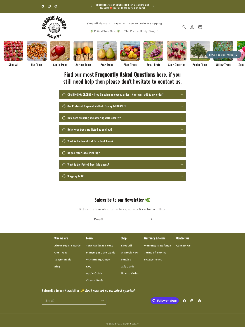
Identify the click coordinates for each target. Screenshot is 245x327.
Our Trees (60, 252)
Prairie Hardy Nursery (127, 323)
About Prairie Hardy (67, 245)
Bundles (126, 259)
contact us (169, 81)
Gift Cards (128, 266)
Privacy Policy (153, 259)
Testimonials (62, 259)
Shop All (126, 245)
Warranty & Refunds (157, 245)
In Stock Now (129, 252)
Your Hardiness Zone (99, 245)
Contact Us (183, 245)
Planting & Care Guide (101, 252)
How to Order (130, 273)
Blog (57, 266)
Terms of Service (155, 252)
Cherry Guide (94, 280)
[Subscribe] (151, 219)
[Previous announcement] (91, 6)
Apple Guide (94, 273)
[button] (98, 23)
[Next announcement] (153, 6)
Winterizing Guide (98, 259)
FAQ (88, 266)
